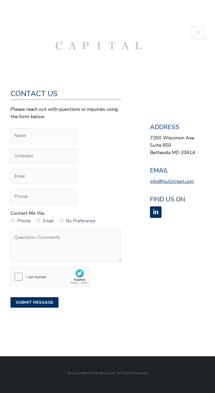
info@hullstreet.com (172, 181)
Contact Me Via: (27, 213)
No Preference (80, 221)
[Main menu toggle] (198, 32)
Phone (24, 221)
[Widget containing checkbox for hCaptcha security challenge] (50, 277)
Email (48, 221)
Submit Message (34, 302)
